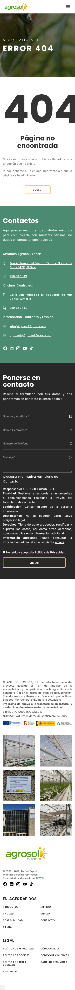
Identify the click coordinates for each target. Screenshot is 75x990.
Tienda (7, 927)
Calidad (8, 913)
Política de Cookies (16, 955)
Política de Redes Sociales (14, 963)
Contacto (47, 920)
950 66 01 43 (18, 276)
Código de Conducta (54, 955)
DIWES (40, 878)
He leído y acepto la (35, 552)
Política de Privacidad (50, 552)
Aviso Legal (11, 971)
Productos (10, 907)
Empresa (46, 907)
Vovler (37, 189)
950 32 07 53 (19, 308)
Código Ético (49, 948)
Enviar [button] (34, 562)
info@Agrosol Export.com (28, 326)
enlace (59, 542)
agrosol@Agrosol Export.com (30, 335)
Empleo (45, 913)
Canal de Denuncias (53, 962)
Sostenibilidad (13, 920)
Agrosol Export (16, 6)
